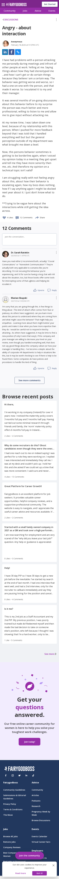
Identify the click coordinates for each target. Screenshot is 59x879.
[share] (37, 217)
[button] (56, 20)
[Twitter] (19, 775)
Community (10, 10)
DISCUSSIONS (11, 19)
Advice (38, 10)
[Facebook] (6, 775)
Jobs (25, 10)
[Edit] (56, 20)
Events (51, 10)
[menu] (4, 2)
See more (49, 654)
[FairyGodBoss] (19, 769)
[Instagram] (12, 775)
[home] (16, 5)
